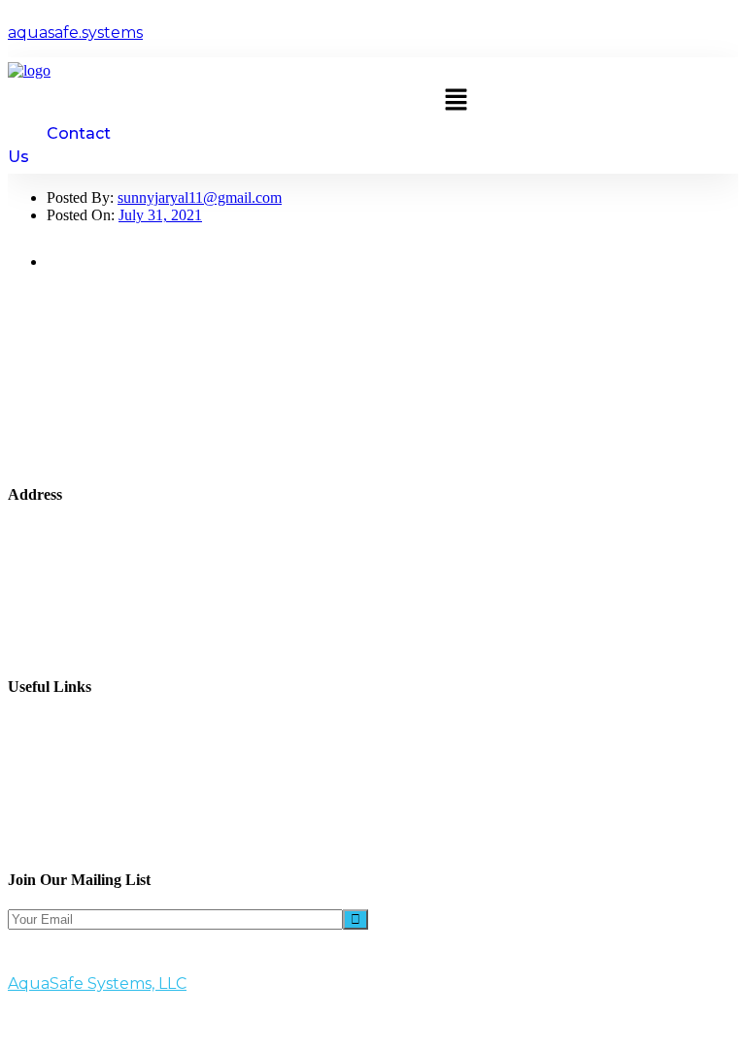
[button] (455, 101)
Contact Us (81, 811)
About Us (77, 724)
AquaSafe (77, 777)
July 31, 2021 (160, 215)
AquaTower (83, 759)
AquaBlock (82, 742)
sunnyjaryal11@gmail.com (200, 197)
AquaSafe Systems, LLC (97, 983)
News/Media (86, 794)
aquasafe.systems (75, 32)
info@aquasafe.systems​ (132, 619)
